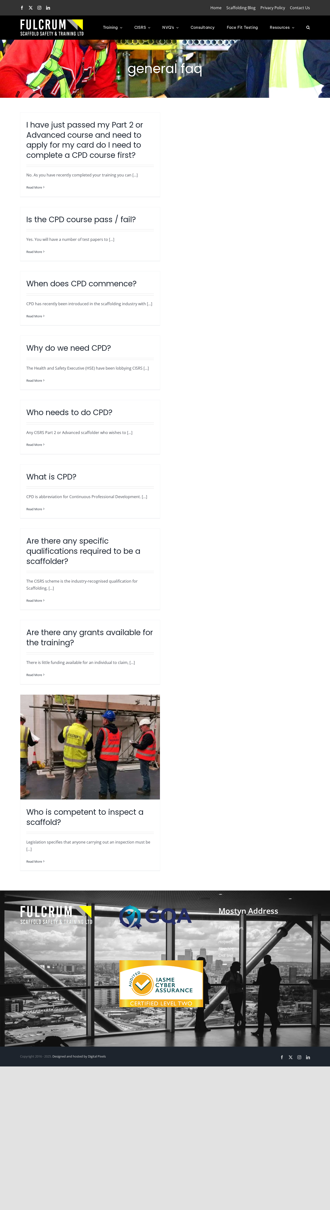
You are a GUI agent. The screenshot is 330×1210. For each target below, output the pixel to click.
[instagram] (39, 8)
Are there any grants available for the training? (89, 637)
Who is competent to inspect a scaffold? (84, 817)
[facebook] (22, 8)
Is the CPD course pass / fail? (81, 219)
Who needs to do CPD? (69, 412)
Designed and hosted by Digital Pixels (79, 1056)
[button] (308, 27)
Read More (34, 187)
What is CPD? (51, 476)
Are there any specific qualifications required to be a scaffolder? (83, 550)
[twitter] (31, 8)
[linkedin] (48, 8)
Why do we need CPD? (68, 347)
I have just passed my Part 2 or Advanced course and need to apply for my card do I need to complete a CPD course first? (84, 139)
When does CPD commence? (81, 283)
